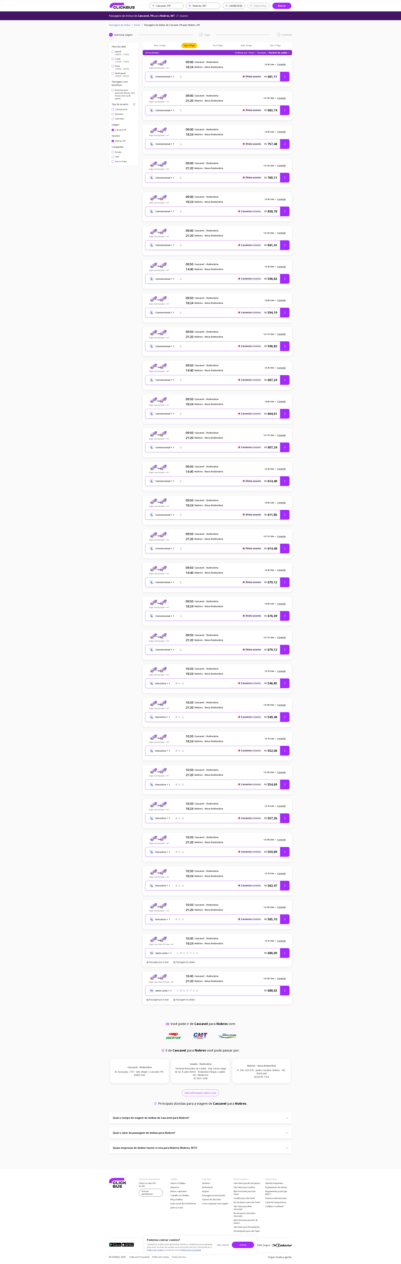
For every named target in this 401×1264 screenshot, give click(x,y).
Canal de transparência (275, 1202)
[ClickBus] (122, 6)
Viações (205, 1191)
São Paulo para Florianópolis (247, 1227)
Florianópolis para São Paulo (247, 1231)
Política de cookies (155, 1250)
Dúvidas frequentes (274, 1183)
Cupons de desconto (211, 1199)
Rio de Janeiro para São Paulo (247, 1202)
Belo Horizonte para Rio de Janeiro (246, 1221)
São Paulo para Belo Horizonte (243, 1208)
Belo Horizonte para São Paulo (245, 1193)
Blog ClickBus (176, 1199)
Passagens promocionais (213, 1195)
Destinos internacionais (276, 1198)
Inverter (184, 15)
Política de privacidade (191, 1250)
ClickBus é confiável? (274, 1206)
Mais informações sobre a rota (200, 1092)
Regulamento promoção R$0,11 (276, 1193)
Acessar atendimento (147, 1192)
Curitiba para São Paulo (244, 1198)
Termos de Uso (179, 1257)
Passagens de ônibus (119, 24)
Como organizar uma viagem (215, 1203)
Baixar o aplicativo (178, 1191)
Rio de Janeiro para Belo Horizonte (244, 1214)
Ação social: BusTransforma (183, 1203)
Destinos (206, 1183)
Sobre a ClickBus (177, 1183)
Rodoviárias (207, 1187)
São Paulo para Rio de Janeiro (247, 1183)
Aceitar (243, 1244)
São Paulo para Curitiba (244, 1187)
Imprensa (174, 1187)
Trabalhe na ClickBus (179, 1195)
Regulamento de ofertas (276, 1187)
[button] (281, 64)
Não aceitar (223, 1244)
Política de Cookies (160, 1257)
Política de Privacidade (139, 1257)
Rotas (137, 24)
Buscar (282, 5)
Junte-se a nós (176, 1207)
